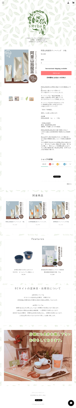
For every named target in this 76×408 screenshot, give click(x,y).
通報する (69, 184)
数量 (42, 59)
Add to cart (56, 73)
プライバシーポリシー (38, 392)
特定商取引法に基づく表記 (38, 395)
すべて (44, 164)
